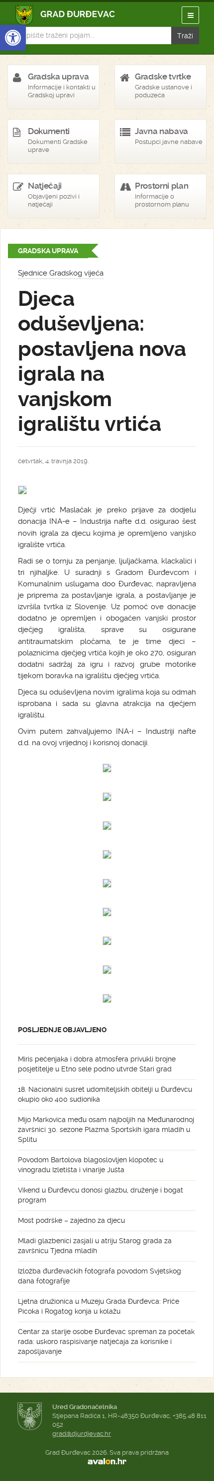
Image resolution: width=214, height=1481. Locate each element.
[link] (13, 38)
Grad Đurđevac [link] (65, 15)
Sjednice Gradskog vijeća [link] (61, 273)
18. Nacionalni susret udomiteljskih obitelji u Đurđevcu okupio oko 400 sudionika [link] (105, 1094)
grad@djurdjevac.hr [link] (81, 1433)
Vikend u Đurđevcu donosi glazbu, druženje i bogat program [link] (100, 1195)
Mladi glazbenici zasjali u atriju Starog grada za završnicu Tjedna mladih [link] (95, 1246)
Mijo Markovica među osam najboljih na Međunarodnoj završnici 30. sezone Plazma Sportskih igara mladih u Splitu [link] (106, 1129)
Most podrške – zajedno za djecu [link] (71, 1220)
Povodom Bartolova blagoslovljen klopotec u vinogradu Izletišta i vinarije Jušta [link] (90, 1165)
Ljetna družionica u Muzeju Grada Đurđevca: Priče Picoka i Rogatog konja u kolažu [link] (98, 1306)
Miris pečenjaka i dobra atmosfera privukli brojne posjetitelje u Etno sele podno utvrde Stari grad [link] (97, 1064)
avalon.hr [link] (107, 1461)
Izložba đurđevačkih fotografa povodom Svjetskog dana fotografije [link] (99, 1276)
